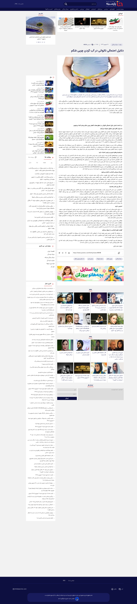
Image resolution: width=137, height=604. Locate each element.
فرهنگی (88, 9)
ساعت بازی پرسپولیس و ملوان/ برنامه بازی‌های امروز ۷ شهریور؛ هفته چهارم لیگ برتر (36, 118)
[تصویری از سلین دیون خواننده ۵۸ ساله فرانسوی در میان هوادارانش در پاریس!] (116, 298)
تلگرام (115, 589)
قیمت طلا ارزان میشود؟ (47, 364)
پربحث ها (31, 157)
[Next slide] (53, 26)
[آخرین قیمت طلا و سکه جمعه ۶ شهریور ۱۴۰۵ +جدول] (49, 144)
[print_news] (69, 253)
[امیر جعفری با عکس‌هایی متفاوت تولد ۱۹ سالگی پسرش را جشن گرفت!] (65, 368)
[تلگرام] (63, 253)
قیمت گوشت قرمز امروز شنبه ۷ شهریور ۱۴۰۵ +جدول (40, 389)
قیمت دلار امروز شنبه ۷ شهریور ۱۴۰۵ (44, 475)
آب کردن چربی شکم (79, 259)
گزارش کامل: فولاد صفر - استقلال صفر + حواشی (38, 152)
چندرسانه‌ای (57, 9)
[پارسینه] (113, 4)
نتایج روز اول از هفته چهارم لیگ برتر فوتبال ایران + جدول (36, 138)
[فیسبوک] (66, 253)
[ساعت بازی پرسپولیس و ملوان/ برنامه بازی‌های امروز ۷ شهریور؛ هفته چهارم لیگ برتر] (49, 117)
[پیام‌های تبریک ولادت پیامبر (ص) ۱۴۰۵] (49, 97)
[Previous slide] (28, 26)
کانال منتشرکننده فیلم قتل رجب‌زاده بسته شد (42, 340)
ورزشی (82, 9)
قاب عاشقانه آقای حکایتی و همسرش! (99, 354)
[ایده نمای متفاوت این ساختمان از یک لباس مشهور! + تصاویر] (40, 26)
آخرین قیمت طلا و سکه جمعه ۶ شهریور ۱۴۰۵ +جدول (36, 145)
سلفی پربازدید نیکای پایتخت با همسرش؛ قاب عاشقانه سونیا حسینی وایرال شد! (99, 378)
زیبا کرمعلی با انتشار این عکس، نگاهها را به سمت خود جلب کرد (66, 308)
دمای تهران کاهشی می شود (46, 321)
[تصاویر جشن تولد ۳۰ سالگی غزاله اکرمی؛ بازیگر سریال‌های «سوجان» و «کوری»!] (116, 368)
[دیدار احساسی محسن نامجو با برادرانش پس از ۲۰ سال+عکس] (99, 298)
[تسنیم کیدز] (90, 274)
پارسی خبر (90, 259)
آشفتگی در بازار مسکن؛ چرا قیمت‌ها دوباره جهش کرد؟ (40, 505)
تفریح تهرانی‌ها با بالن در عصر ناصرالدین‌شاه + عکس (36, 132)
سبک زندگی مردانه (49, 258)
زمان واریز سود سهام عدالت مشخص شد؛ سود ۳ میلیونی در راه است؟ (115, 28)
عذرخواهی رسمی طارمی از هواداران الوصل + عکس (37, 84)
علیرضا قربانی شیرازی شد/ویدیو (45, 372)
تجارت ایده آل (50, 261)
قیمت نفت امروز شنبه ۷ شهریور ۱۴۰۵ (44, 427)
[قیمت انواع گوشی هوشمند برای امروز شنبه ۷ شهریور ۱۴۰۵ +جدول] (49, 90)
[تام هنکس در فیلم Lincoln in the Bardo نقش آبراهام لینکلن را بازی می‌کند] (82, 319)
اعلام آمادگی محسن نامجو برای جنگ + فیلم (82, 27)
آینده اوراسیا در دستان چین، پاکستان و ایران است (41, 294)
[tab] (44, 42)
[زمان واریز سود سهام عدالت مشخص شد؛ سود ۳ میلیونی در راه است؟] (115, 21)
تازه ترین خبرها (50, 264)
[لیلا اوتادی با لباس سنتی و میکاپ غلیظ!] (65, 345)
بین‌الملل (100, 9)
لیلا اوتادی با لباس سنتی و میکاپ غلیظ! (66, 354)
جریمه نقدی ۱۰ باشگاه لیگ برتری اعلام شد (43, 380)
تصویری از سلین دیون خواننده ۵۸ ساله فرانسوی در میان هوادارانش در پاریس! (116, 308)
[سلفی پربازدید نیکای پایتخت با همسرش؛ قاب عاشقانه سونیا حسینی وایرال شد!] (99, 368)
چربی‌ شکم (109, 259)
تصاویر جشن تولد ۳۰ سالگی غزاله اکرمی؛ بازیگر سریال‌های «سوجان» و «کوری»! (116, 378)
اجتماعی (93, 9)
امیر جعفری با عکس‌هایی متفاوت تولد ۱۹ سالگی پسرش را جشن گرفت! (66, 378)
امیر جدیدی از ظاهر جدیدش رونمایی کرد (99, 327)
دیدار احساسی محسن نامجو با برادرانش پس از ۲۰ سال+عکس (99, 308)
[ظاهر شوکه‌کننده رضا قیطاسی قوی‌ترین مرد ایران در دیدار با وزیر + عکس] (49, 110)
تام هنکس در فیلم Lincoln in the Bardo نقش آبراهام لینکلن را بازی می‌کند (82, 328)
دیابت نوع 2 (100, 259)
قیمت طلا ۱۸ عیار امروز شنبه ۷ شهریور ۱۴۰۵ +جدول (99, 27)
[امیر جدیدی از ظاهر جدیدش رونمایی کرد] (99, 319)
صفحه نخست (120, 9)
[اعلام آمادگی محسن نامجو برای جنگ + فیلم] (82, 21)
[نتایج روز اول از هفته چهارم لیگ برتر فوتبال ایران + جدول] (49, 137)
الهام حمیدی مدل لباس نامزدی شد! (43, 217)
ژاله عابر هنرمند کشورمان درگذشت (44, 174)
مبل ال (52, 267)
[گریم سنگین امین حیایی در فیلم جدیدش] (82, 345)
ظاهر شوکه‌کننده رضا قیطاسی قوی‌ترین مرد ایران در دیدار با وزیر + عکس (36, 111)
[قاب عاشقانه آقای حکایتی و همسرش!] (99, 345)
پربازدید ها (48, 157)
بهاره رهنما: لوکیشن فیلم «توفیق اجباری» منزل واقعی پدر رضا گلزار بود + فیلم (116, 328)
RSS (16, 4)
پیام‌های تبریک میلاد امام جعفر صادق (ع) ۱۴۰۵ (42, 395)
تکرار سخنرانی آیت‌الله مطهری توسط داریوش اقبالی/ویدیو (83, 308)
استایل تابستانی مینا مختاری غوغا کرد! (65, 327)
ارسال (66, 398)
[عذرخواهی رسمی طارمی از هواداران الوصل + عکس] (49, 83)
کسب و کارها (49, 9)
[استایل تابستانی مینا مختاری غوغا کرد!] (65, 319)
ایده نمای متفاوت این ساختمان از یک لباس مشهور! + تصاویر (40, 38)
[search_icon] (65, 4)
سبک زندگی (65, 9)
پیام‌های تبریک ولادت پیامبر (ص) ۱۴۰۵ (37, 98)
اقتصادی (112, 9)
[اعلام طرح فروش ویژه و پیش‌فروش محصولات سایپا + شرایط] (66, 21)
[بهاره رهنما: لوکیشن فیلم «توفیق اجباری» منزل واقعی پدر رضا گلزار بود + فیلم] (116, 319)
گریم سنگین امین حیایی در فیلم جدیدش (82, 354)
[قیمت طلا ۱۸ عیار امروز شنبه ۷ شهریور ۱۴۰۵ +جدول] (98, 21)
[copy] (119, 253)
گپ (122, 589)
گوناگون (120, 14)
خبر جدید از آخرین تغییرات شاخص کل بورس (42, 318)
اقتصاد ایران (51, 251)
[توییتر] (59, 253)
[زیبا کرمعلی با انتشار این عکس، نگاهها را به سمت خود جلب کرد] (65, 298)
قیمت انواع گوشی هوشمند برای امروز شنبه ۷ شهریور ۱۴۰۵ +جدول (36, 91)
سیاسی (106, 9)
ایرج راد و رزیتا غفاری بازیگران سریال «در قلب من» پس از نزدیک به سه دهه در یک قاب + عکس (116, 356)
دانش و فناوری (74, 9)
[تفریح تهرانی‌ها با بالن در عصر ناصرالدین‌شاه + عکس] (49, 131)
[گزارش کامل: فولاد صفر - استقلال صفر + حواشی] (49, 151)
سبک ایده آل (51, 254)
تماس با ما (21, 4)
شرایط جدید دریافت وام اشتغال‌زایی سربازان (42, 288)
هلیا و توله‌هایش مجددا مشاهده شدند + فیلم (42, 343)
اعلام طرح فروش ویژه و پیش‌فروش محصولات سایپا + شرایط (66, 28)
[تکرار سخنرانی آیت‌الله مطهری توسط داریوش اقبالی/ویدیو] (82, 298)
